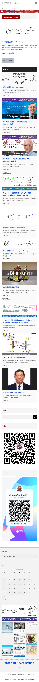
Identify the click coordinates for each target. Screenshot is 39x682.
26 (19, 592)
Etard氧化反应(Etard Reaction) (12, 42)
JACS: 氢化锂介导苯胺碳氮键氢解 (14, 357)
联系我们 (23, 674)
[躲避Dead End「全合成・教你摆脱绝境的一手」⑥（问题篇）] (31, 650)
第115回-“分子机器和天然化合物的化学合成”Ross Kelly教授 (16, 160)
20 (24, 588)
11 (14, 584)
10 (9, 584)
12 (19, 584)
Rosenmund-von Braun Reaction (15, 228)
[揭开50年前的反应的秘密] (31, 624)
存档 (19, 674)
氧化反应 (11, 53)
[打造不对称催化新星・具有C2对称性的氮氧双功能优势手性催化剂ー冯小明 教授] (19, 625)
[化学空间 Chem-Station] (11, 3)
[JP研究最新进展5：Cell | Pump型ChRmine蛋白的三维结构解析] (31, 639)
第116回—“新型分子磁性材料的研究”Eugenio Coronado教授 (18, 123)
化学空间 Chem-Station (19, 663)
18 (14, 588)
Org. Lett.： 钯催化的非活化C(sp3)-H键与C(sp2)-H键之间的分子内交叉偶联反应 (17, 194)
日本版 (28, 674)
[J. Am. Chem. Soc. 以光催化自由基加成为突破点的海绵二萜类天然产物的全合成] (19, 613)
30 (4, 597)
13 (24, 584)
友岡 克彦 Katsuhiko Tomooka (13, 392)
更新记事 (14, 674)
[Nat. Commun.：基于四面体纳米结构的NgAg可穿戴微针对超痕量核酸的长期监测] (19, 639)
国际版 (33, 674)
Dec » (7, 600)
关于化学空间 (7, 674)
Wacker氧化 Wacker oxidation (13, 87)
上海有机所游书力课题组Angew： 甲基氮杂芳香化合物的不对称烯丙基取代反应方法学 (19, 321)
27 (24, 592)
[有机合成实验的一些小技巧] (7, 651)
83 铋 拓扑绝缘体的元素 (11, 287)
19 (19, 588)
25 (14, 592)
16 (4, 588)
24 (9, 592)
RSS (19, 667)
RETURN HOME (7, 60)
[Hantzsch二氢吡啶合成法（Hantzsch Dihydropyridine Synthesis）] (19, 631)
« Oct (3, 600)
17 (9, 588)
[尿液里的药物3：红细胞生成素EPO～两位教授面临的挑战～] (7, 627)
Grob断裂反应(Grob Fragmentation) (15, 251)
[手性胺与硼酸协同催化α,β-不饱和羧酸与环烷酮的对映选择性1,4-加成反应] (19, 651)
